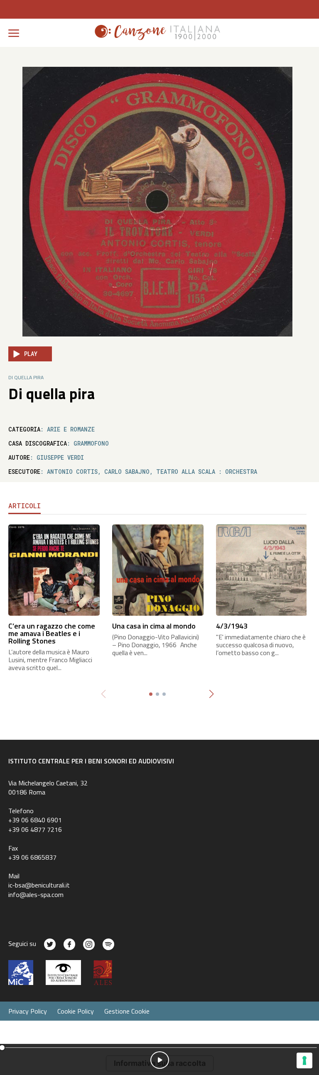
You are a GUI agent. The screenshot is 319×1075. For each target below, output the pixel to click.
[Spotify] (108, 944)
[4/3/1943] (261, 569)
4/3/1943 (232, 625)
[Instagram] (89, 944)
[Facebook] (69, 944)
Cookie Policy (75, 1011)
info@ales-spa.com (36, 894)
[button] (211, 694)
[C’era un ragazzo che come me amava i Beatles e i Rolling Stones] (54, 569)
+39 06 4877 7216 (35, 829)
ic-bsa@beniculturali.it (39, 885)
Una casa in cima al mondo (154, 625)
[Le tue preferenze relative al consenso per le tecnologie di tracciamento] (304, 1060)
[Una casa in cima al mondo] (158, 569)
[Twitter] (50, 944)
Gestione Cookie (127, 1011)
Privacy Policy (27, 1011)
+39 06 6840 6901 (35, 820)
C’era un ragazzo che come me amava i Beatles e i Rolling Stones (51, 633)
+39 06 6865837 (32, 857)
